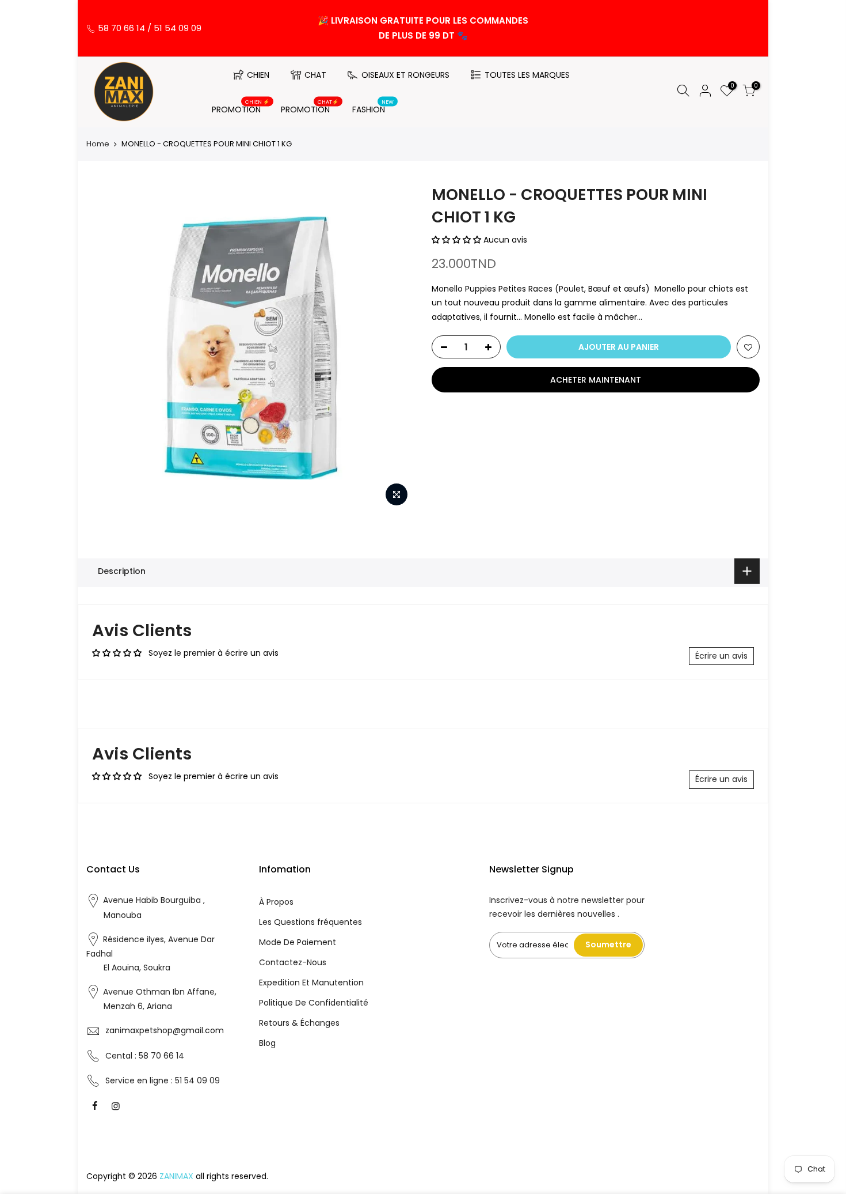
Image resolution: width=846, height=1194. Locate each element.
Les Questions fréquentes (310, 922)
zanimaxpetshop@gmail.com (164, 1030)
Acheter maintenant (595, 380)
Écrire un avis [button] (721, 656)
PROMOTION (241, 107)
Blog (267, 1043)
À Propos (276, 902)
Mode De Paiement (297, 942)
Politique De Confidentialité (313, 1002)
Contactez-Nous (292, 962)
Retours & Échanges (299, 1023)
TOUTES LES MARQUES (527, 75)
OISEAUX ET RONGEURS (405, 75)
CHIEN (258, 75)
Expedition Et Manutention (311, 982)
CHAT (315, 75)
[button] (457, 239)
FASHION (373, 107)
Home (97, 144)
